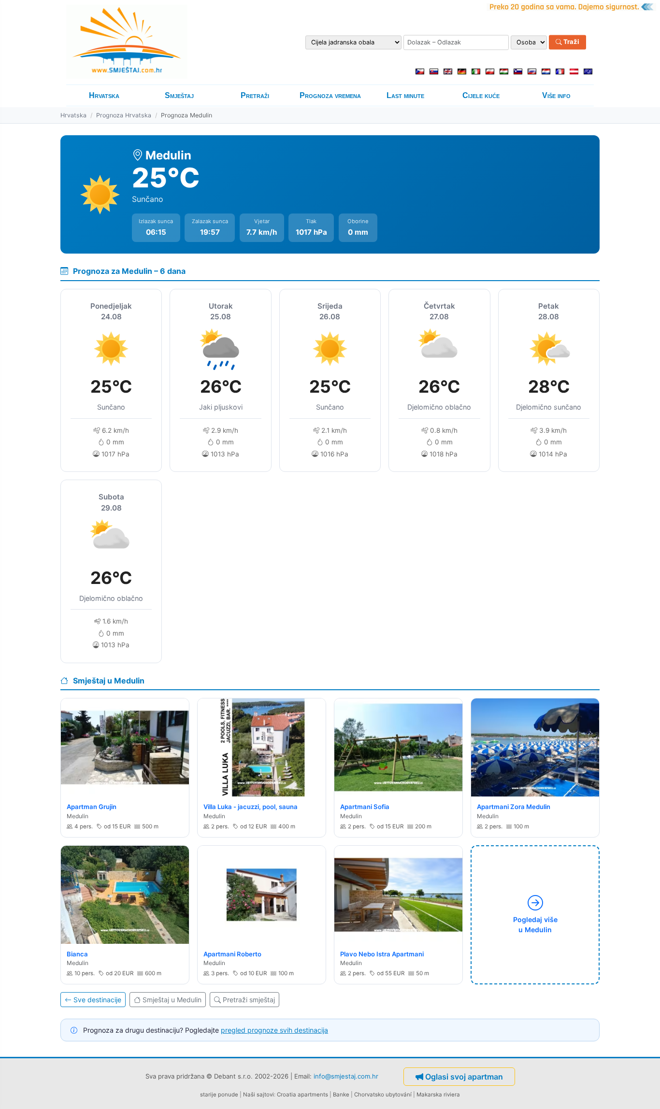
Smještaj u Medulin (172, 999)
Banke (341, 1094)
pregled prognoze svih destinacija (274, 1030)
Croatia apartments (302, 1094)
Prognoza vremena (330, 95)
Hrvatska (104, 95)
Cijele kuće (481, 95)
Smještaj (179, 95)
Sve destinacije (97, 999)
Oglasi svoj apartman (464, 1076)
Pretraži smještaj (249, 999)
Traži (570, 42)
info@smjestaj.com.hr (346, 1076)
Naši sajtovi (258, 1094)
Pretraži (255, 95)
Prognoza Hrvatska (123, 115)
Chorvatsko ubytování (383, 1094)
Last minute (405, 95)
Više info (556, 95)
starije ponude (219, 1094)
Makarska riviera (438, 1094)
